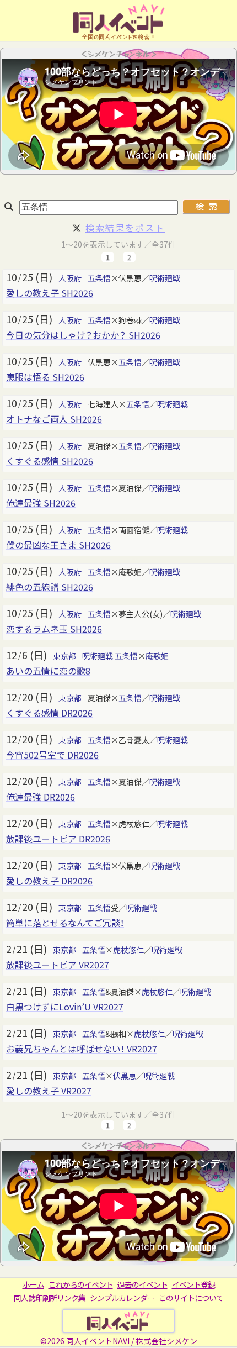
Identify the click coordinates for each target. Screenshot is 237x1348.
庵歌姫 (157, 655)
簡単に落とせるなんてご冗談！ (65, 922)
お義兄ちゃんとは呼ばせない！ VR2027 (81, 1048)
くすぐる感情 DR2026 (49, 712)
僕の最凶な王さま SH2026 (58, 544)
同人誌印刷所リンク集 (49, 1297)
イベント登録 (193, 1284)
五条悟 (99, 277)
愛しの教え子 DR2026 (49, 880)
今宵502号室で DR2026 (52, 754)
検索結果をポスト (125, 227)
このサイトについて (191, 1297)
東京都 (64, 655)
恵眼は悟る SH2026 (45, 376)
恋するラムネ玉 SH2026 (54, 628)
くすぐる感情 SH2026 (49, 460)
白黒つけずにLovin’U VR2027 (64, 1006)
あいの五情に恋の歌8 (48, 670)
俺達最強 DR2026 (40, 796)
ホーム (33, 1284)
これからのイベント (81, 1284)
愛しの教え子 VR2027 (48, 1090)
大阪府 (70, 277)
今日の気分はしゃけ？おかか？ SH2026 (83, 334)
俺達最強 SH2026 (41, 502)
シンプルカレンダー (122, 1297)
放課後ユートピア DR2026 (58, 838)
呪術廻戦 (164, 277)
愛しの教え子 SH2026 (49, 292)
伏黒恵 (124, 1075)
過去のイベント (142, 1284)
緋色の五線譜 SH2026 (49, 586)
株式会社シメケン (166, 1340)
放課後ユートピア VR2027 (57, 964)
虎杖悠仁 (128, 949)
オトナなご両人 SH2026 (54, 418)
